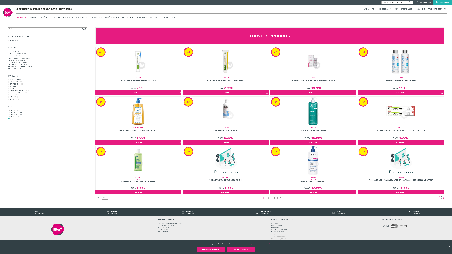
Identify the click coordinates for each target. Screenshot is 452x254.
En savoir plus (249, 244)
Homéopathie (45, 17)
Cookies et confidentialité (279, 229)
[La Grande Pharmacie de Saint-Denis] (57, 229)
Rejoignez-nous (163, 231)
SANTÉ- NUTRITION (112, 17)
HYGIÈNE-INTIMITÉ (82, 17)
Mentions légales (276, 225)
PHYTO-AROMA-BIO (144, 17)
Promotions (22, 17)
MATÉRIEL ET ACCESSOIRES (164, 17)
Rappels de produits (277, 231)
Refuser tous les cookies (264, 244)
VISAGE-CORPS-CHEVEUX (63, 17)
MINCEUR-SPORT (128, 17)
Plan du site (275, 227)
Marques (34, 17)
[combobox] (394, 2)
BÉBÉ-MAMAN (97, 17)
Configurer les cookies (211, 249)
